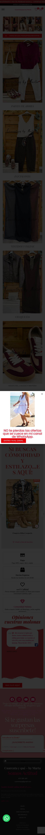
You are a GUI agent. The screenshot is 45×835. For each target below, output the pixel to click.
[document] (22, 417)
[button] (42, 394)
